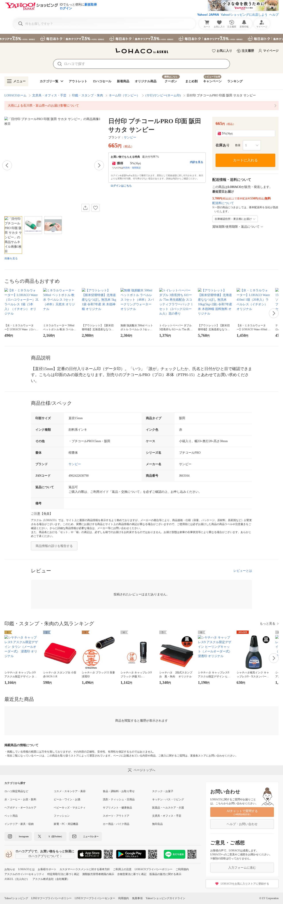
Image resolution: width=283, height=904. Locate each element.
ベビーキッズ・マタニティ (70, 807)
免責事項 (137, 898)
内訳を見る (196, 162)
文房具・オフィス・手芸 (49, 95)
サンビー (130, 137)
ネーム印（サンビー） (124, 95)
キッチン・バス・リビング (168, 799)
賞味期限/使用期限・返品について (236, 226)
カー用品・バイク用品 (116, 824)
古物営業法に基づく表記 (131, 874)
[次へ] (99, 165)
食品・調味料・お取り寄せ (119, 791)
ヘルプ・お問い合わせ (242, 824)
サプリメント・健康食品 (117, 807)
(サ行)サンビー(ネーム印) (163, 95)
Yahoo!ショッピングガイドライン (165, 898)
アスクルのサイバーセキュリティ (24, 874)
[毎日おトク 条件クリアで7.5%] (141, 38)
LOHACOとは (26, 869)
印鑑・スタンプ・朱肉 (87, 95)
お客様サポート (47, 869)
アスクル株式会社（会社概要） (51, 879)
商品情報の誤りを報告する (54, 546)
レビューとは (242, 570)
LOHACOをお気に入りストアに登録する (245, 883)
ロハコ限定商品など (16, 791)
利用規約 (123, 898)
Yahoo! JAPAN (208, 14)
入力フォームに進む (242, 867)
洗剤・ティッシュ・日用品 (119, 799)
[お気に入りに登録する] (95, 208)
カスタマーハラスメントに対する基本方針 (84, 869)
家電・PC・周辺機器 (66, 824)
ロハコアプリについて (43, 856)
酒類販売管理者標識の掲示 (98, 874)
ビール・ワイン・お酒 (67, 799)
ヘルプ (274, 14)
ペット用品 (11, 815)
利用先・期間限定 (132, 167)
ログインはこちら (121, 185)
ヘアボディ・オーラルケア (20, 807)
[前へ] (7, 165)
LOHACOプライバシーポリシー (153, 869)
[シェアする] (85, 208)
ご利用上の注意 (122, 869)
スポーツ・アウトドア (116, 815)
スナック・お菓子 (162, 791)
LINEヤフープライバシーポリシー (51, 898)
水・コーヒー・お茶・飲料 (20, 799)
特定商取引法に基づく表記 (63, 874)
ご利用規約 (182, 869)
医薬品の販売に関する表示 (165, 874)
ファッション (62, 815)
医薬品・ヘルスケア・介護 (168, 807)
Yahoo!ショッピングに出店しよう (244, 14)
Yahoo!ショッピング (16, 898)
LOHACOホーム (15, 95)
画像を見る (11, 258)
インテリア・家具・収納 (19, 824)
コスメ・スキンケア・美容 (70, 791)
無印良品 (157, 824)
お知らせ (9, 869)
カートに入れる (245, 160)
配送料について (223, 203)
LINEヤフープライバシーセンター (95, 898)
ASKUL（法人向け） (16, 879)
